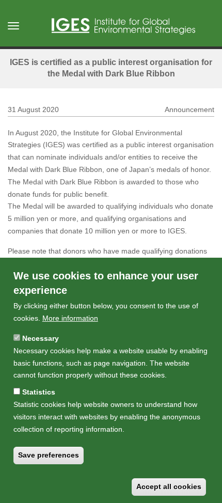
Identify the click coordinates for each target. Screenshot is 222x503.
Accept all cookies (168, 486)
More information (70, 318)
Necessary (40, 338)
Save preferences (48, 455)
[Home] (123, 26)
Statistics (38, 392)
